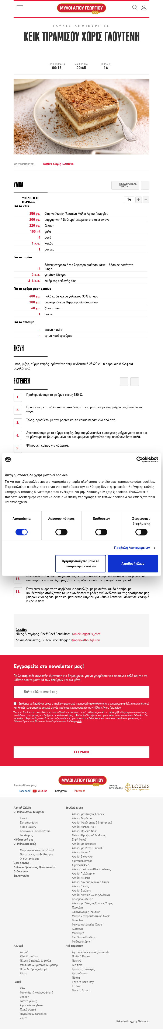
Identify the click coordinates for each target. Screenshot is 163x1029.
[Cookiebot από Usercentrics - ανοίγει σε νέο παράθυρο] (139, 459)
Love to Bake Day (83, 982)
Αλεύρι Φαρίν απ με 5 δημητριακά (92, 822)
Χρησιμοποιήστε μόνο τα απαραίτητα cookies (80, 563)
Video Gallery (28, 827)
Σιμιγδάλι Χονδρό (82, 861)
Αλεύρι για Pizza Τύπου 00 (87, 848)
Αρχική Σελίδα (22, 808)
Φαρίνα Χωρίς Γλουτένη (58, 164)
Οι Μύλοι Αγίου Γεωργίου (29, 812)
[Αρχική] (81, 9)
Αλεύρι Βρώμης (81, 890)
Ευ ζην (76, 986)
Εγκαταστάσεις (29, 822)
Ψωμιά (24, 952)
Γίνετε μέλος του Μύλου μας (36, 854)
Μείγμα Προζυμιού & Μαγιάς (89, 835)
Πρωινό (76, 960)
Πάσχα (76, 977)
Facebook (25, 791)
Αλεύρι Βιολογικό (82, 856)
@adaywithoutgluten (85, 640)
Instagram (61, 791)
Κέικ (22, 988)
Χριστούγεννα (80, 973)
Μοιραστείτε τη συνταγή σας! (37, 850)
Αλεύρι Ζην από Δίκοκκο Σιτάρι (90, 882)
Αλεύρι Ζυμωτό (81, 852)
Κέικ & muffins (29, 956)
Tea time (77, 965)
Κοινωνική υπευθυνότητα (35, 831)
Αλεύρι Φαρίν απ (82, 818)
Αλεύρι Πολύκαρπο (83, 873)
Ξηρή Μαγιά (79, 839)
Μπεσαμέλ (78, 933)
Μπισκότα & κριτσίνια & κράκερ (39, 965)
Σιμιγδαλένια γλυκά (31, 1005)
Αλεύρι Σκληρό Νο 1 (84, 827)
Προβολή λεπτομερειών (132, 547)
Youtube (42, 791)
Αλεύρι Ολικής (80, 886)
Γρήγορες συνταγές (83, 969)
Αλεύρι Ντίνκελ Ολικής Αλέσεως (91, 895)
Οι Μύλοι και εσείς (25, 844)
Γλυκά (17, 982)
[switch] (61, 532)
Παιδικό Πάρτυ (81, 956)
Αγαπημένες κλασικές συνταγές (91, 952)
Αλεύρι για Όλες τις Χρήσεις (88, 814)
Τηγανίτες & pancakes (33, 1014)
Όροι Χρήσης (21, 863)
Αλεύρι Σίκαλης (81, 878)
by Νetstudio (132, 1021)
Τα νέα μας (26, 835)
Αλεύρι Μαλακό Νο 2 (84, 831)
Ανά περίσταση (74, 946)
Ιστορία (24, 818)
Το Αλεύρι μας (74, 808)
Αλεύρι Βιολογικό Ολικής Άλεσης (91, 869)
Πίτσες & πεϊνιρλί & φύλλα (35, 960)
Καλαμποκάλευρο (82, 899)
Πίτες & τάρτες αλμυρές (34, 969)
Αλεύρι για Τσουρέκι (84, 844)
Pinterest (79, 791)
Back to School (81, 990)
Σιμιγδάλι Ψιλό (80, 865)
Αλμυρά (18, 946)
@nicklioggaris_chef (86, 634)
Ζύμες (23, 973)
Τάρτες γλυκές (28, 1001)
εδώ (79, 721)
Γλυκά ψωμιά (28, 1009)
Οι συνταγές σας (29, 859)
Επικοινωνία (21, 876)
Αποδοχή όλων (132, 563)
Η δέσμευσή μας (23, 839)
